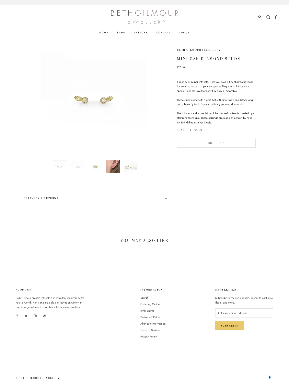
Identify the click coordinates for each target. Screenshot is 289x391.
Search (144, 298)
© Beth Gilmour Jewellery (38, 378)
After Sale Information (153, 324)
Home (104, 32)
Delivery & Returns (41, 198)
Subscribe (230, 325)
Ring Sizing (147, 311)
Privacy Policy (148, 337)
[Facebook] (190, 130)
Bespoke (141, 32)
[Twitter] (195, 130)
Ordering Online (150, 304)
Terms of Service (150, 330)
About (184, 32)
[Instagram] (35, 315)
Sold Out (216, 143)
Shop (121, 32)
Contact (163, 32)
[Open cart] (277, 17)
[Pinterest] (201, 130)
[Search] (268, 17)
